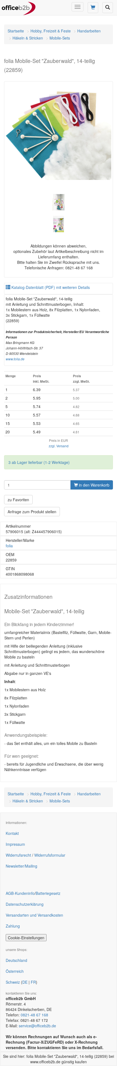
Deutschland (16, 960)
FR (33, 982)
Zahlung (13, 926)
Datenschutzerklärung (25, 904)
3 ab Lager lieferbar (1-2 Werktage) (39, 462)
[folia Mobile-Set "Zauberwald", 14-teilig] (58, 136)
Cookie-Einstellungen (26, 937)
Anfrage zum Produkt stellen (32, 511)
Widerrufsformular (49, 855)
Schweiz (13, 982)
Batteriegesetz (48, 893)
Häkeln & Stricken (28, 38)
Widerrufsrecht (18, 855)
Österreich (15, 971)
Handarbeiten (89, 31)
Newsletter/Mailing (21, 866)
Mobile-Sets (60, 38)
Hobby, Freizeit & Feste (50, 31)
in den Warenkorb (93, 485)
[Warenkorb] (93, 7)
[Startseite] (18, 7)
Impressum (15, 844)
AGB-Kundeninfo (20, 893)
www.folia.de (15, 359)
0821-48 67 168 (34, 1014)
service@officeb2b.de (37, 1025)
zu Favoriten (18, 499)
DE (24, 982)
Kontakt (12, 833)
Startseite (16, 31)
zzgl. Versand (59, 445)
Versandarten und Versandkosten (34, 915)
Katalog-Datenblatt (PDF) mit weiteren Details (50, 287)
